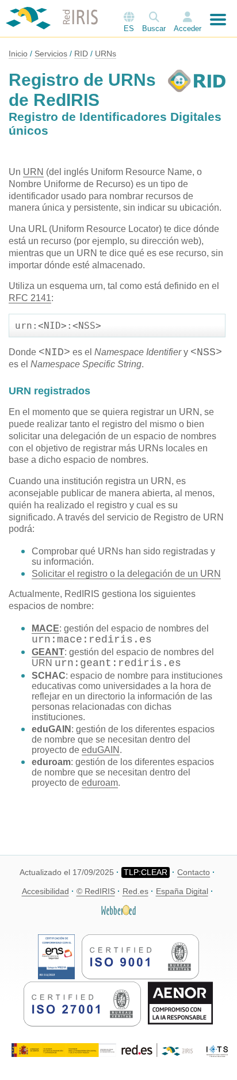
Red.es (135, 891)
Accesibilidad (45, 891)
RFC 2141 (30, 298)
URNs (105, 53)
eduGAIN (101, 750)
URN (33, 172)
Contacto (193, 872)
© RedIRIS (96, 891)
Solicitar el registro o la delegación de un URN (126, 574)
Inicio (18, 53)
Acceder (187, 28)
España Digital (182, 891)
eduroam (100, 783)
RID (81, 53)
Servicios (51, 53)
